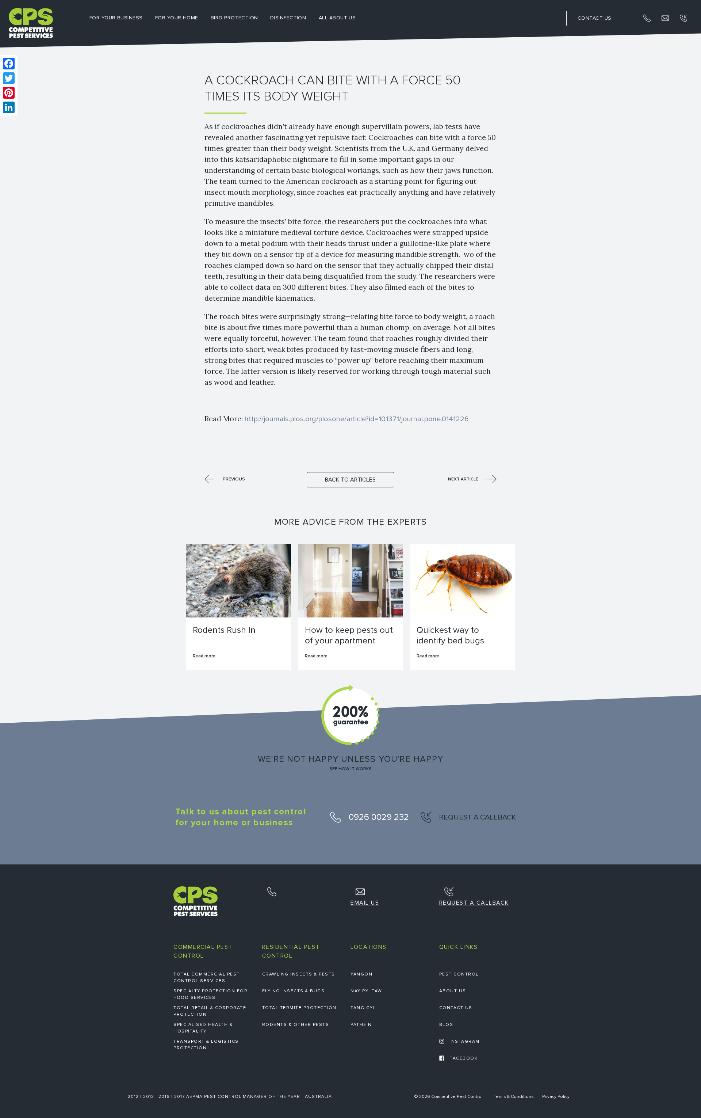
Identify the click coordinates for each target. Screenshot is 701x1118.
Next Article (463, 479)
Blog (446, 1024)
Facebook (463, 1058)
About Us (452, 991)
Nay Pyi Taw (366, 991)
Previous (234, 479)
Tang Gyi (362, 1008)
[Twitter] (8, 78)
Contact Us (455, 1008)
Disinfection (288, 18)
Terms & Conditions (514, 1096)
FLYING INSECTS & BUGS (293, 991)
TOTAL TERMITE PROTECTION (299, 1008)
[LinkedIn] (8, 107)
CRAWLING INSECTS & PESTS (298, 974)
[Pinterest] (8, 92)
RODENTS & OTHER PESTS (295, 1024)
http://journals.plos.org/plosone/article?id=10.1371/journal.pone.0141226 (357, 419)
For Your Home (176, 18)
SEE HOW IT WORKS (350, 769)
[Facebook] (8, 63)
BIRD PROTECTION (234, 18)
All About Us (337, 18)
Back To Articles (350, 479)
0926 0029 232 (377, 817)
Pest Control (459, 974)
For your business (115, 18)
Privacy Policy (556, 1096)
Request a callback (476, 817)
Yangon (361, 974)
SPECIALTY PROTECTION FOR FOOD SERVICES (210, 994)
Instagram (464, 1041)
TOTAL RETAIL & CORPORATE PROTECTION (209, 1011)
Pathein (361, 1024)
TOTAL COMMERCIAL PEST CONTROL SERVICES (206, 977)
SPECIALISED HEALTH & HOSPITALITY (203, 1028)
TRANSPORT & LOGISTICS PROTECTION (206, 1045)
